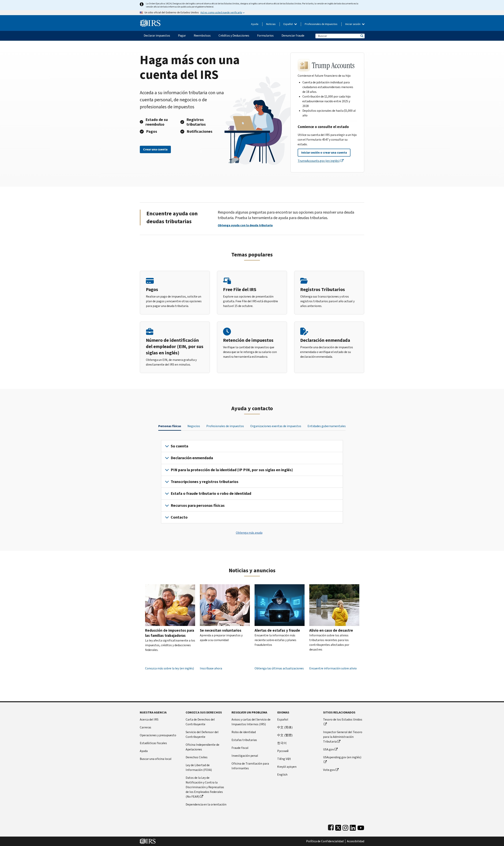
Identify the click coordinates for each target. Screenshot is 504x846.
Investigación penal (245, 756)
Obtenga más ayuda (249, 533)
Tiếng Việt (284, 759)
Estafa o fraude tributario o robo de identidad (211, 493)
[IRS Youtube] (360, 826)
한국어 (282, 743)
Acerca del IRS (149, 719)
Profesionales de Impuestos (321, 24)
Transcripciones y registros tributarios (204, 481)
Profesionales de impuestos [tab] (225, 426)
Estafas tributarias (244, 740)
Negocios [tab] (193, 426)
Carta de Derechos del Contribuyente (200, 721)
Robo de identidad (244, 732)
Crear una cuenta (155, 149)
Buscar (361, 35)
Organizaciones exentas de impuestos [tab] (275, 426)
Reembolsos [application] (202, 35)
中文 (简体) (285, 727)
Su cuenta (179, 446)
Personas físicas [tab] (169, 426)
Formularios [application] (265, 35)
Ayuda (254, 24)
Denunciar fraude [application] (293, 35)
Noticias (271, 24)
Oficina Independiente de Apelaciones (202, 747)
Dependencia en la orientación (206, 804)
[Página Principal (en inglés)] (150, 21)
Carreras (145, 727)
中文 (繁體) (285, 735)
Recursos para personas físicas (198, 505)
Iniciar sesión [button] (353, 24)
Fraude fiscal (240, 748)
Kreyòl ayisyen (286, 767)
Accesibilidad (355, 841)
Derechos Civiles (197, 757)
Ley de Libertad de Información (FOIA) (199, 767)
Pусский (282, 751)
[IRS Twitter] (338, 826)
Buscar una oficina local (155, 759)
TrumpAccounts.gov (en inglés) (319, 161)
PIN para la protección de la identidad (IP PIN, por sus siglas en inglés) (232, 470)
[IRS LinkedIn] (353, 826)
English (282, 774)
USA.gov (328, 749)
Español (288, 24)
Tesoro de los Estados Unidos (342, 719)
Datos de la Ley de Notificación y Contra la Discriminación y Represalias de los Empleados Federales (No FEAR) (205, 787)
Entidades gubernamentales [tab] (327, 426)
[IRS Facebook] (331, 826)
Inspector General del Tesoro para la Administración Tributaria (342, 737)
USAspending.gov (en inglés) (342, 757)
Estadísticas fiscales (153, 743)
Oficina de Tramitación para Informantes (250, 765)
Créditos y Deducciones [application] (234, 35)
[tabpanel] (252, 481)
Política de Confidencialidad (325, 841)
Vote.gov (329, 770)
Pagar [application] (182, 35)
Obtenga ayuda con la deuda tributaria (245, 225)
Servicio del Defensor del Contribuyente (202, 734)
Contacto (179, 517)
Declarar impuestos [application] (157, 35)
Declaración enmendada (192, 458)
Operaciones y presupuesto (158, 735)
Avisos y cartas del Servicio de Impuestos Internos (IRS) (251, 721)
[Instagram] (345, 826)
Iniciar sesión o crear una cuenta (324, 152)
